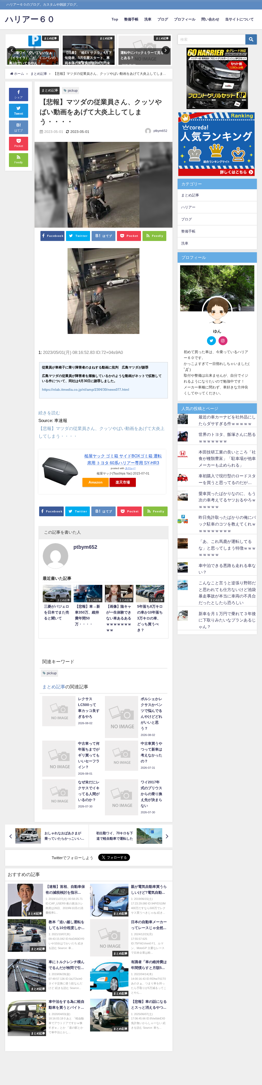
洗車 (147, 19)
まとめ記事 (49, 90)
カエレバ (130, 468)
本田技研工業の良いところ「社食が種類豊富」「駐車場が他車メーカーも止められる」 (227, 458)
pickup (73, 90)
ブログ (162, 19)
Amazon (96, 482)
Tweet (18, 113)
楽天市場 (123, 482)
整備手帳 (131, 19)
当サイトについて (239, 19)
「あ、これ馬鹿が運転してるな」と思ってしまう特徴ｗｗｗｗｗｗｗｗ (227, 547)
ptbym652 (160, 130)
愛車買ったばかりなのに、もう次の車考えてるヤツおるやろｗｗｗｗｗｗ (227, 500)
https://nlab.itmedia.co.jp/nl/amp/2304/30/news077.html (85, 389)
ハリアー (188, 207)
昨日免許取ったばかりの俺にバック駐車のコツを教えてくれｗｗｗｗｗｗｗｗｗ (227, 523)
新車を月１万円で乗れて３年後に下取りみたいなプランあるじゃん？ (227, 620)
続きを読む (49, 412)
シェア (18, 97)
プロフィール (184, 19)
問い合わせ (210, 19)
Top (115, 19)
